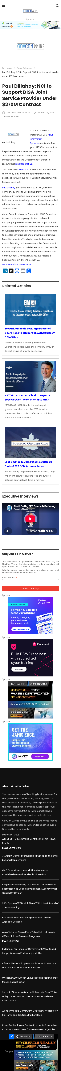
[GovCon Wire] (30, 11)
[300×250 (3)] (30, 657)
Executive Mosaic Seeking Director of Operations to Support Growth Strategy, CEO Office (30, 333)
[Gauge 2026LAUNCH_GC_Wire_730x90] (30, 25)
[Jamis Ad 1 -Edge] (30, 742)
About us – (8, 838)
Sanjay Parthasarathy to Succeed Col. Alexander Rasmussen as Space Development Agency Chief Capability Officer (29, 888)
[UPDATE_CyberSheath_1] (35, 1052)
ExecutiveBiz (10, 941)
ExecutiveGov (11, 848)
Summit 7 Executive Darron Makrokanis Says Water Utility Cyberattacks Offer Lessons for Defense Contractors (29, 996)
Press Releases (24, 68)
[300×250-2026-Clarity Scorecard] (30, 615)
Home (8, 68)
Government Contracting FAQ (31, 838)
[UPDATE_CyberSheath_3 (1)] (30, 700)
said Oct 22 (23, 169)
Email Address (9, 577)
